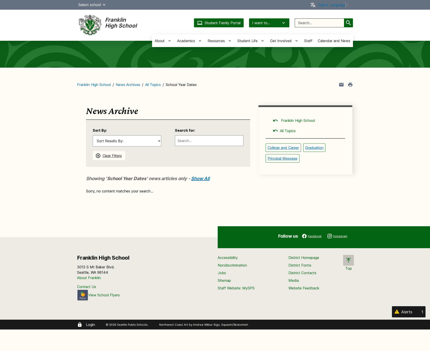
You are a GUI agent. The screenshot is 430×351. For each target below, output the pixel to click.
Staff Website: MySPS (236, 288)
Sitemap (224, 280)
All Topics (153, 84)
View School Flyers (104, 295)
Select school (89, 4)
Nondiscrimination (232, 265)
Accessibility (228, 257)
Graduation (314, 147)
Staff (308, 41)
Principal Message (282, 158)
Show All (200, 178)
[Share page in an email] (341, 84)
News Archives (128, 84)
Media (293, 280)
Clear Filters (112, 155)
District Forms (299, 265)
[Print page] (350, 84)
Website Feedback (303, 288)
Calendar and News (334, 41)
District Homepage (303, 257)
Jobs (222, 273)
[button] (104, 4)
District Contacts (302, 273)
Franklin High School (94, 84)
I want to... (261, 23)
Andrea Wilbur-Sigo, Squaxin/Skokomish (220, 324)
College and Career (283, 147)
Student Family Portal (223, 23)
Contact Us (86, 286)
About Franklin (89, 278)
